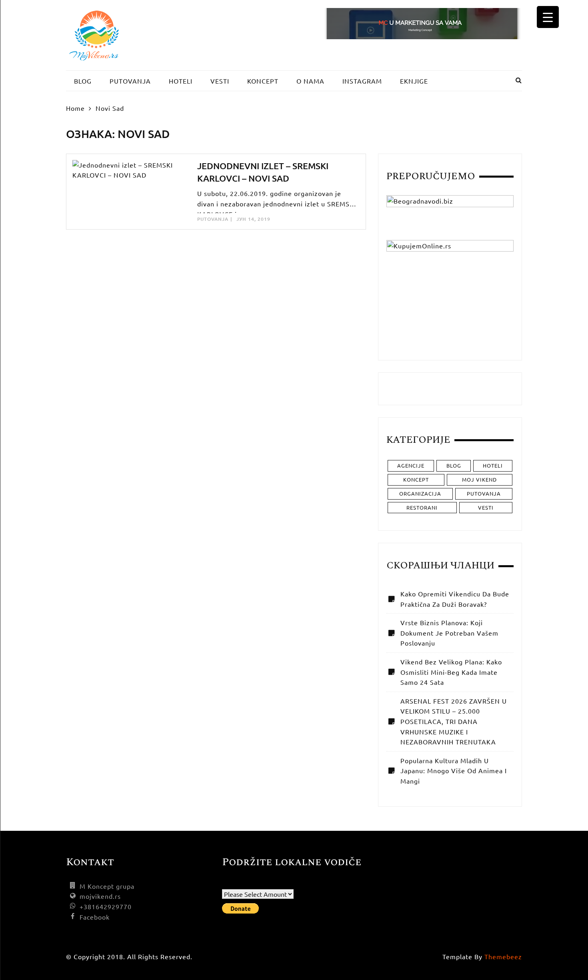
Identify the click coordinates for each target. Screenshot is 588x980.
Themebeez (503, 956)
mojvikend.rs (100, 896)
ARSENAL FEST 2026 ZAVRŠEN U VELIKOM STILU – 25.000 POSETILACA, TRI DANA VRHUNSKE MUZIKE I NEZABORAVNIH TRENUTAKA (453, 721)
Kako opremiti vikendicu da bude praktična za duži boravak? (454, 599)
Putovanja (212, 219)
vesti (486, 507)
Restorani (422, 507)
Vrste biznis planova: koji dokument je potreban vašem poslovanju (449, 632)
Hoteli (493, 465)
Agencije (410, 465)
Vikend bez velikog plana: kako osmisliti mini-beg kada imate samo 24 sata (451, 672)
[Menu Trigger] (548, 17)
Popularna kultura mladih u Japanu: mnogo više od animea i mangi (453, 770)
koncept (416, 479)
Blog (453, 465)
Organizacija (420, 493)
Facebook (95, 917)
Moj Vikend (479, 479)
